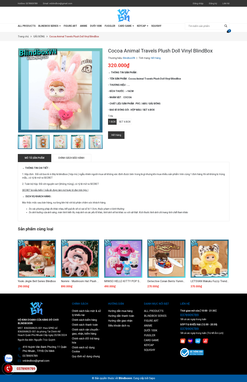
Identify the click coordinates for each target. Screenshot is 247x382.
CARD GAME (125, 26)
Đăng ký (213, 3)
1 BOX (112, 121)
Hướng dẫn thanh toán (121, 315)
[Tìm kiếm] (225, 26)
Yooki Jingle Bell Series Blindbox (37, 281)
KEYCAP (141, 26)
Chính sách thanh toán (85, 324)
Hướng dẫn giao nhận (120, 320)
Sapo (152, 378)
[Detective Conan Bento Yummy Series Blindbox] (166, 259)
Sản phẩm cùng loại (35, 229)
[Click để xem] (60, 90)
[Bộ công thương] (192, 352)
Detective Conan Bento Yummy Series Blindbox (166, 281)
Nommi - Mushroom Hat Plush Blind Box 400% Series (80, 281)
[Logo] (123, 15)
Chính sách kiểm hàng (84, 319)
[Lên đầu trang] (241, 376)
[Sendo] (205, 340)
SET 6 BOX (125, 121)
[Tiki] (198, 340)
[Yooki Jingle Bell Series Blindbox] (37, 259)
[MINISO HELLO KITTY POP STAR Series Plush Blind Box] (123, 259)
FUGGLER (110, 26)
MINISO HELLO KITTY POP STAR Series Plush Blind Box (123, 281)
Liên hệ (225, 3)
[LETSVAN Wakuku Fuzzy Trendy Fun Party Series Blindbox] (210, 259)
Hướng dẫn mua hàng (120, 311)
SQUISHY (156, 26)
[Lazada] (190, 340)
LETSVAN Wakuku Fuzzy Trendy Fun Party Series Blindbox (210, 281)
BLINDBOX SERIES (48, 26)
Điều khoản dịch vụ (119, 325)
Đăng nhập (198, 3)
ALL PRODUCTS (26, 26)
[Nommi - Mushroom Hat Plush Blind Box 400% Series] (80, 259)
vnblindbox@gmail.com (60, 3)
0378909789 (32, 3)
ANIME (83, 26)
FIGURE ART (70, 26)
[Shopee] (183, 340)
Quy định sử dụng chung (86, 356)
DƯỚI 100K (96, 26)
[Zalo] (8, 358)
